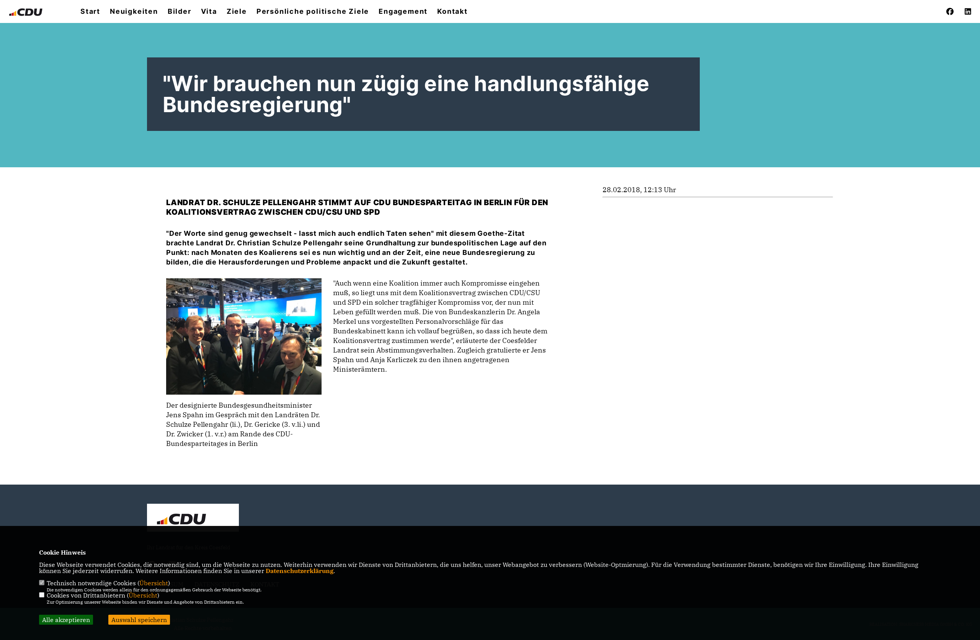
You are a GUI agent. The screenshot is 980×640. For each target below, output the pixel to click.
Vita (209, 11)
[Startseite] (193, 518)
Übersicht (153, 583)
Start (90, 11)
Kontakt (452, 11)
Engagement (403, 11)
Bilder (179, 11)
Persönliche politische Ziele (312, 11)
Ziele (237, 11)
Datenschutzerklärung (299, 571)
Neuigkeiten (134, 11)
